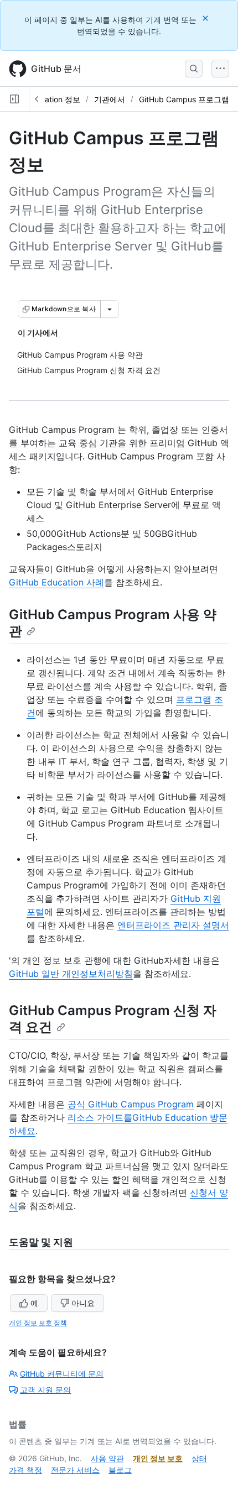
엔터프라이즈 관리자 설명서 (173, 924)
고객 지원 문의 (45, 1389)
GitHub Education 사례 (56, 582)
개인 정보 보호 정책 (38, 1323)
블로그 (120, 1470)
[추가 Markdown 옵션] (109, 309)
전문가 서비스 (75, 1470)
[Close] (206, 18)
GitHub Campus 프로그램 (184, 99)
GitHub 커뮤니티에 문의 (62, 1373)
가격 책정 (25, 1470)
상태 (199, 1458)
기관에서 (109, 99)
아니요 (83, 1303)
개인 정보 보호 (158, 1458)
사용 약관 (107, 1458)
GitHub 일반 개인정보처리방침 (71, 973)
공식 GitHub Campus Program (131, 1104)
